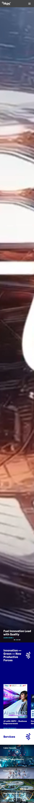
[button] (14, 639)
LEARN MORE (8, 638)
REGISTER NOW (9, 728)
